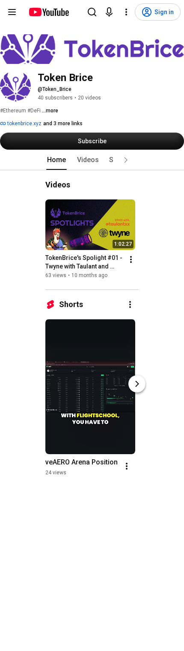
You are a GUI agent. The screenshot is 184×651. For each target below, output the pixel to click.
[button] (126, 160)
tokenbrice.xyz (24, 124)
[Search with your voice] (109, 12)
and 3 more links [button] (63, 124)
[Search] (92, 12)
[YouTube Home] (48, 12)
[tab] (56, 160)
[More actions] (130, 259)
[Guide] (12, 12)
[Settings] (126, 12)
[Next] (136, 383)
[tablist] (92, 160)
